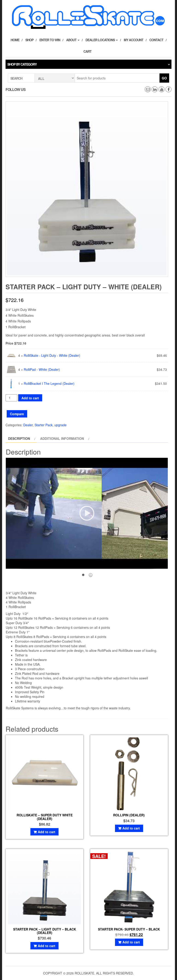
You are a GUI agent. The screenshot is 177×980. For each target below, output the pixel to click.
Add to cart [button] (46, 831)
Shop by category (22, 64)
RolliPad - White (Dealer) (42, 369)
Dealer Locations (100, 40)
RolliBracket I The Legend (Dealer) (49, 383)
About (71, 40)
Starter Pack (44, 425)
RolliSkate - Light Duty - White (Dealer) (52, 355)
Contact (156, 40)
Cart (87, 51)
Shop (29, 40)
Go (164, 78)
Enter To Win (49, 40)
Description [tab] (19, 438)
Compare (17, 414)
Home (15, 40)
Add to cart (30, 398)
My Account (133, 40)
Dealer (28, 425)
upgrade (60, 425)
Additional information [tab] (62, 438)
